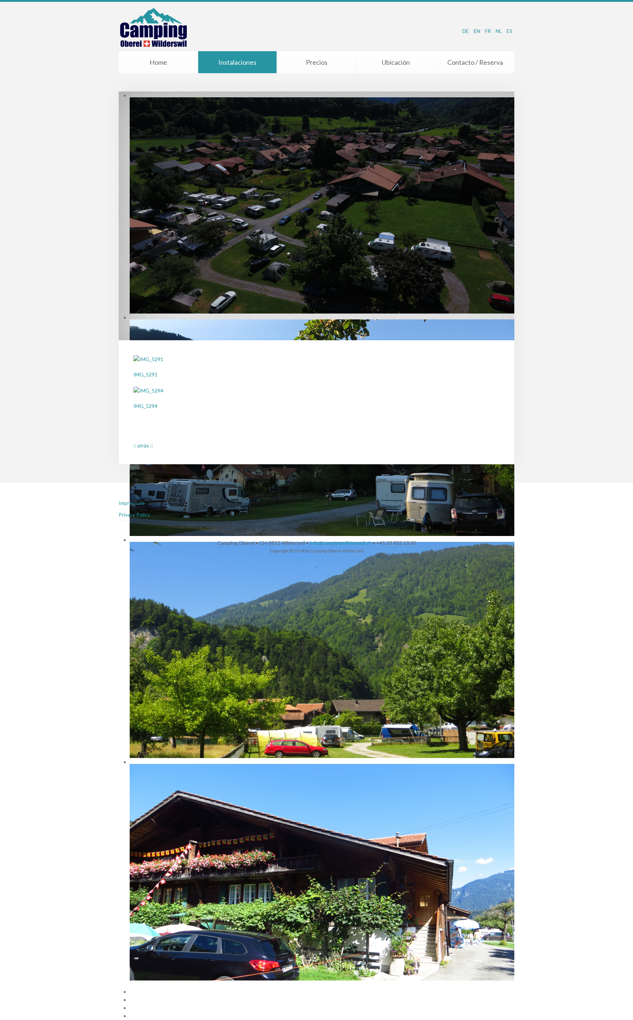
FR (488, 31)
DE (466, 31)
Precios (316, 62)
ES (509, 31)
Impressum (131, 503)
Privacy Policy (134, 514)
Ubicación (396, 62)
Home (158, 62)
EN (477, 31)
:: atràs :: (143, 445)
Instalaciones (237, 62)
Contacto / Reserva (475, 62)
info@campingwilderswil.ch (340, 543)
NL (499, 31)
